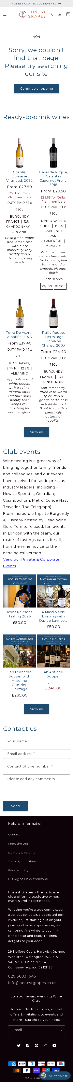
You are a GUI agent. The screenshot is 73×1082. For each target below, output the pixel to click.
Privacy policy (18, 870)
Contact (14, 834)
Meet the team (19, 843)
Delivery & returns (21, 852)
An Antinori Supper (53, 674)
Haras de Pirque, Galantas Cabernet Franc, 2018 (53, 178)
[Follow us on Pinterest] (36, 1045)
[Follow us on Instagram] (45, 1045)
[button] (5, 14)
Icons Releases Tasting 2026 (19, 614)
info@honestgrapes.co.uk (32, 983)
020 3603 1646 (22, 976)
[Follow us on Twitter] (18, 1045)
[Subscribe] (60, 1030)
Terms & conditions (22, 861)
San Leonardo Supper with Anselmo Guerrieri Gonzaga (19, 680)
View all (36, 432)
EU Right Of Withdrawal (28, 879)
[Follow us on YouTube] (54, 1045)
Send (15, 806)
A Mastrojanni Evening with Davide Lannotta (53, 616)
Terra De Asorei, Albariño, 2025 (19, 335)
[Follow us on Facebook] (27, 1045)
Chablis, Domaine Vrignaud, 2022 (19, 176)
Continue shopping (36, 88)
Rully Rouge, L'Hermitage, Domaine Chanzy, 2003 (53, 339)
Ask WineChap (58, 1075)
